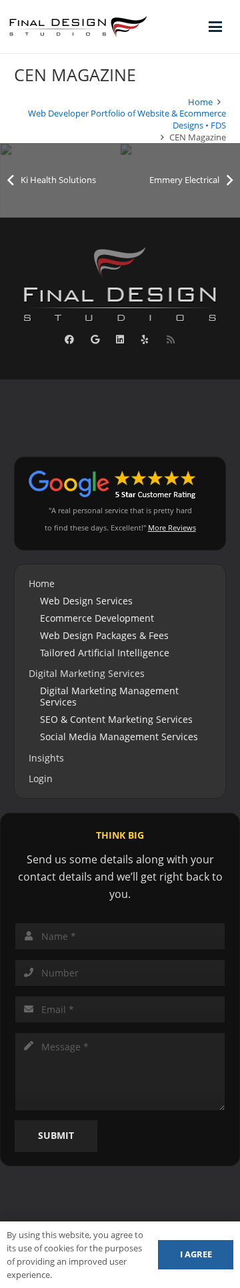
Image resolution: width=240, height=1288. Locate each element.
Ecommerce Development (97, 618)
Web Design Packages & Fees (104, 635)
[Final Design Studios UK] (78, 26)
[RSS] (170, 339)
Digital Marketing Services (87, 673)
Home (42, 583)
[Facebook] (69, 339)
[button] (215, 26)
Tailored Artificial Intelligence (104, 652)
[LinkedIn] (120, 339)
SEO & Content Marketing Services (116, 719)
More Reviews (172, 528)
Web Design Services (86, 600)
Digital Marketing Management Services (109, 696)
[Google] (95, 339)
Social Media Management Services (119, 736)
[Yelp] (145, 339)
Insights (46, 757)
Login (41, 778)
